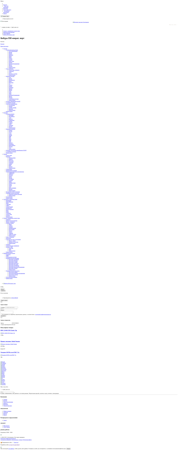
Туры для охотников (8, 402)
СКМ (10, 124)
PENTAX (11, 160)
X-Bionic (11, 233)
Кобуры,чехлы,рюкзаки (8, 32)
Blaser (10, 56)
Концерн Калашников (14, 63)
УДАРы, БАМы (12, 107)
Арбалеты (11, 71)
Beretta (10, 53)
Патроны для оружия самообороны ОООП (16, 150)
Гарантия (5, 412)
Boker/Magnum (9, 201)
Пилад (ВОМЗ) (12, 188)
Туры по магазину (7, 405)
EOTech (11, 175)
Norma (10, 135)
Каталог (2, 44)
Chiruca (10, 225)
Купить (2, 289)
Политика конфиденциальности (8, 438)
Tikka (10, 93)
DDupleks (11, 115)
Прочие (11, 146)
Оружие (5, 48)
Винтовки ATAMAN (14, 259)
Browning (11, 82)
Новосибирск (12, 145)
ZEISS (10, 164)
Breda (10, 57)
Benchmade (8, 200)
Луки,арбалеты (9, 68)
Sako (10, 141)
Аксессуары (9, 155)
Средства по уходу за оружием (13, 239)
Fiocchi (10, 131)
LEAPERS (11, 179)
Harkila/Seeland (12, 228)
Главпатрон (11, 120)
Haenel (10, 86)
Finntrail (11, 227)
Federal (10, 130)
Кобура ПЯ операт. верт (9, 34)
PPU (10, 137)
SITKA (10, 232)
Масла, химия (12, 240)
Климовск (11, 144)
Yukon (10, 185)
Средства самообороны (11, 104)
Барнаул (11, 119)
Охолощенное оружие (11, 257)
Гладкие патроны (10, 114)
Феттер (10, 126)
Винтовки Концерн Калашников (16, 267)
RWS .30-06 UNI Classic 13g (9, 330)
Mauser (10, 88)
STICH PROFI (6, 33)
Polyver (10, 230)
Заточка (8, 215)
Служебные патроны (11, 151)
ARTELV (11, 174)
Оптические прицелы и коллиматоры (15, 171)
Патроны (5, 112)
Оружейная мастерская (6, 11)
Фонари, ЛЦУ (9, 247)
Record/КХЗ (12, 116)
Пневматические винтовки (12, 258)
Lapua (10, 134)
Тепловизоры (9, 196)
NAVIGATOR (12, 158)
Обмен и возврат (7, 411)
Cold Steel (8, 204)
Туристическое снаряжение (12, 245)
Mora (7, 210)
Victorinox (8, 213)
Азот (10, 117)
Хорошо (68, 448)
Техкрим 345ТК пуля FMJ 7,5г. (10, 352)
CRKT (7, 205)
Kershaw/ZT (9, 208)
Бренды (5, 413)
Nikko (10, 181)
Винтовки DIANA (13, 260)
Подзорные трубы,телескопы (13, 191)
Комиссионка (12, 67)
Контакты (5, 8)
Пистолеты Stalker (13, 272)
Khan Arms (11, 61)
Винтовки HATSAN (13, 263)
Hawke (10, 178)
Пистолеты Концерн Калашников (17, 273)
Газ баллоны (12, 105)
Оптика (5, 154)
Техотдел (16, 442)
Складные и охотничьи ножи (10, 199)
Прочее (10, 66)
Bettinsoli (11, 55)
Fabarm (10, 58)
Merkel (10, 90)
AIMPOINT (11, 173)
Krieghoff (11, 87)
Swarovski (11, 161)
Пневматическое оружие (9, 253)
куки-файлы (11, 448)
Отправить (3, 315)
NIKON (11, 159)
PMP (10, 136)
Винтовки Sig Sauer (13, 264)
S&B (10, 140)
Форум (5, 13)
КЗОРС (10, 121)
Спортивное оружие (14, 99)
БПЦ (10, 165)
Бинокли (8, 156)
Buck (7, 203)
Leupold (11, 180)
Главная (5, 399)
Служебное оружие (10, 102)
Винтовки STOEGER (14, 265)
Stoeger (10, 62)
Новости (5, 403)
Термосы (8, 244)
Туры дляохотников (5, 6)
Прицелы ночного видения (15, 194)
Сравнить (3, 290)
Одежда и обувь (10, 223)
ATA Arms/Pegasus (13, 51)
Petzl (10, 249)
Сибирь (11, 122)
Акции (5, 420)
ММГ (7, 255)
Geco (10, 132)
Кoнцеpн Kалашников (14, 95)
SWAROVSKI (12, 183)
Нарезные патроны (10, 129)
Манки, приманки (10, 222)
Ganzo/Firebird (9, 206)
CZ (9, 83)
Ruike (7, 211)
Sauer (10, 92)
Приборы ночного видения (12, 193)
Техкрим (11, 125)
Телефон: (3, 307)
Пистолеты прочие (13, 274)
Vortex (10, 184)
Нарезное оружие (10, 76)
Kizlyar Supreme (10, 209)
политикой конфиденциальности (43, 314)
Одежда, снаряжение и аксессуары (11, 31)
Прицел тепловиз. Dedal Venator (10, 341)
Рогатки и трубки (13, 73)
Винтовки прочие (13, 268)
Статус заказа (6, 427)
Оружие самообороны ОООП (13, 101)
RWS (10, 139)
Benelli (10, 52)
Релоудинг (8, 238)
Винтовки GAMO (13, 262)
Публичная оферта (27, 439)
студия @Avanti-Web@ (14, 444)
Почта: (2, 308)
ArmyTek (11, 248)
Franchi (10, 60)
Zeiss (10, 186)
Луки (10, 72)
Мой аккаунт (6, 425)
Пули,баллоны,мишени (11, 277)
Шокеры (11, 109)
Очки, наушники (10, 237)
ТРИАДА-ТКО (12, 234)
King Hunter (11, 229)
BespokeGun (12, 80)
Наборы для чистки (13, 242)
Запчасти (8, 219)
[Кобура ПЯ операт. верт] (9, 283)
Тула (10, 147)
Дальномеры (9, 169)
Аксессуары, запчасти (14, 70)
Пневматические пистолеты (12, 270)
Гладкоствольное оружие (12, 50)
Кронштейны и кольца (11, 170)
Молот (10, 65)
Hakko (10, 176)
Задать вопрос (4, 300)
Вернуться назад (4, 46)
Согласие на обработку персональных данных (11, 439)
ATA (10, 77)
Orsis (10, 91)
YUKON (11, 163)
